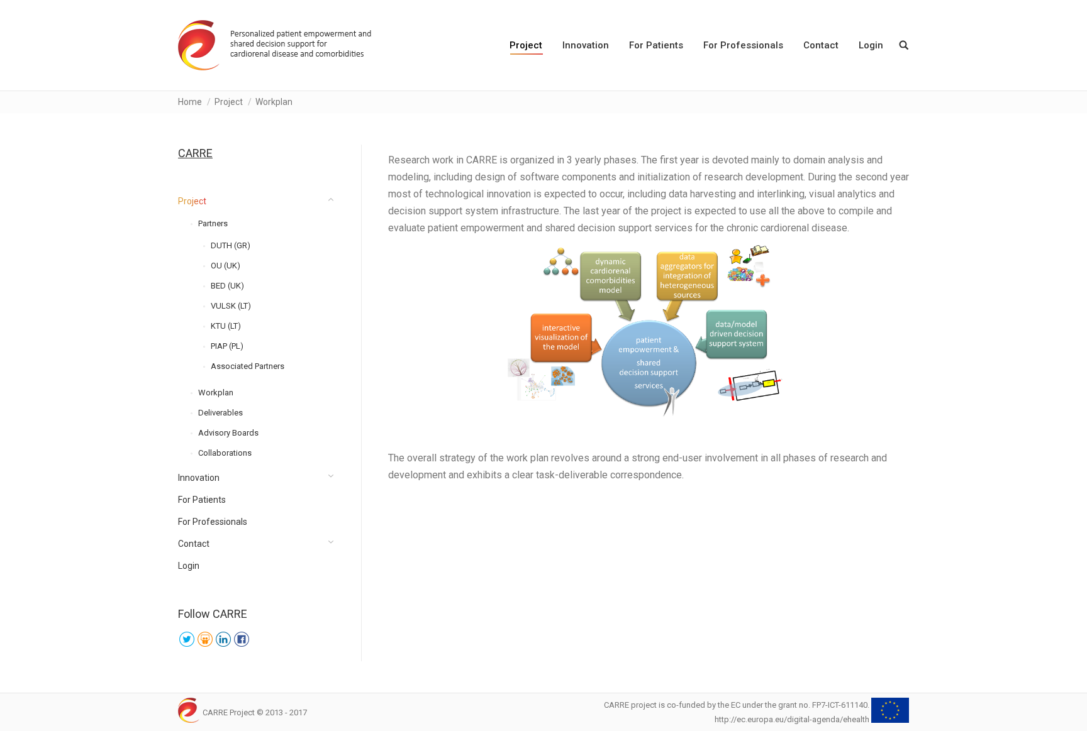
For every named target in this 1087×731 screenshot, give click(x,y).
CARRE (195, 153)
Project (229, 102)
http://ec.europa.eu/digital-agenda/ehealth (792, 719)
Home (190, 102)
